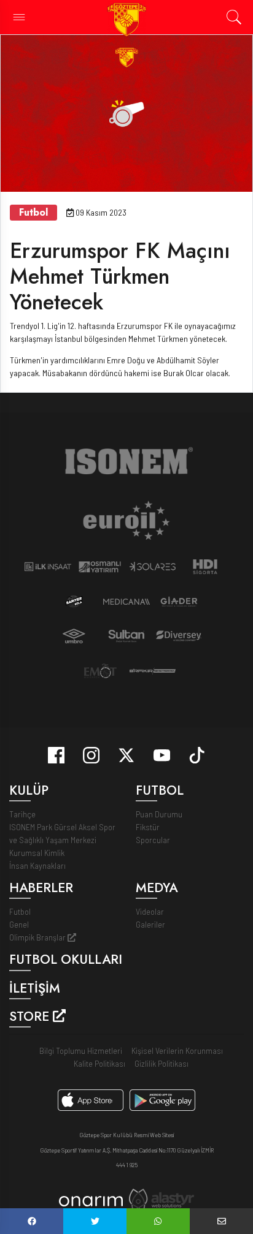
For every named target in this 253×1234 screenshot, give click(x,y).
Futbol (20, 911)
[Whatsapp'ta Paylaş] (158, 1221)
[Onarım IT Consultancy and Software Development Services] (90, 1200)
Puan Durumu (159, 814)
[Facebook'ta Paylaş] (31, 1221)
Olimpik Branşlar (38, 937)
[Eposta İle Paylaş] (221, 1221)
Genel (19, 924)
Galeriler (150, 924)
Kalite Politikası (99, 1063)
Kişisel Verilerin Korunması (177, 1050)
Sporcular (153, 840)
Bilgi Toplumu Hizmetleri (80, 1050)
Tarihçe (22, 814)
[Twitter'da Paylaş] (94, 1221)
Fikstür (148, 827)
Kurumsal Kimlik (36, 852)
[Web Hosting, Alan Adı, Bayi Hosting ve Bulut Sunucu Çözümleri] (161, 1199)
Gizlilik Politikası (161, 1063)
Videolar (150, 911)
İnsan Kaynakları (37, 865)
